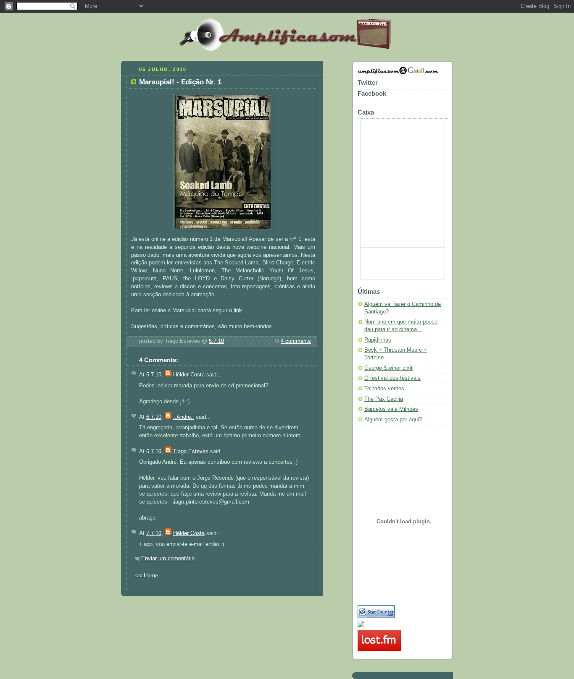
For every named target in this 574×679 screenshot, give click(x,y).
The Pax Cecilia (383, 399)
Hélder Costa (189, 375)
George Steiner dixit (388, 368)
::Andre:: (183, 417)
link (238, 310)
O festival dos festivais (392, 378)
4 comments (296, 341)
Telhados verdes (384, 389)
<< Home (146, 576)
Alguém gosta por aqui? (393, 420)
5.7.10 (216, 341)
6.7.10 (153, 417)
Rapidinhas (377, 340)
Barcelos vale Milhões (391, 409)
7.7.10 (153, 533)
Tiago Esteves (190, 451)
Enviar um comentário (168, 558)
